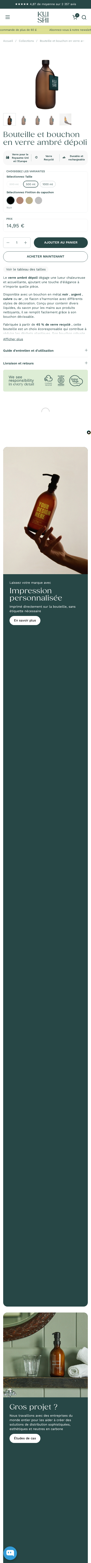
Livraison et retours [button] (18, 363)
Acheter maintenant (45, 256)
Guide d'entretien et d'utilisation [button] (28, 351)
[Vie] (43, 17)
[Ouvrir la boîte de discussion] (10, 1553)
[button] (84, 17)
